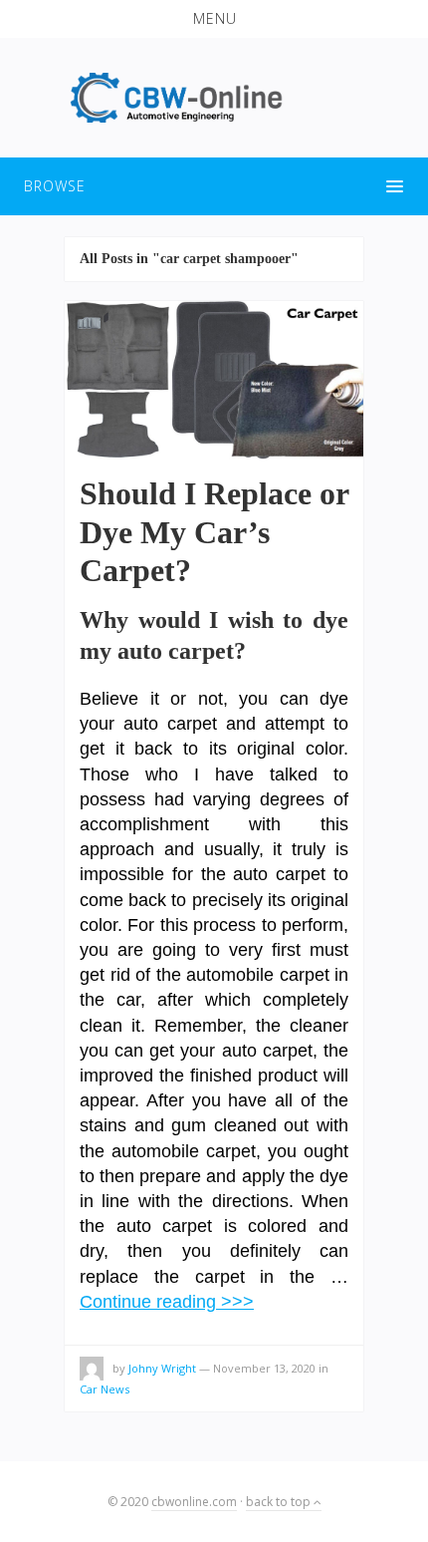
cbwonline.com (194, 1501)
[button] (214, 19)
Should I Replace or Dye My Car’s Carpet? (214, 531)
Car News (104, 1389)
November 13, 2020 (264, 1368)
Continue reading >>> (167, 1302)
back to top (280, 1501)
